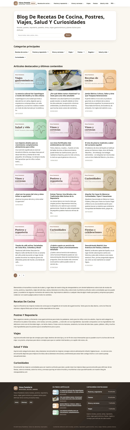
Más (112, 3)
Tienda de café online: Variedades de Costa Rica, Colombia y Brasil (29, 246)
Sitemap (24, 402)
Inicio (33, 3)
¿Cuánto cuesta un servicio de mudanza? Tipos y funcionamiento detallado (64, 247)
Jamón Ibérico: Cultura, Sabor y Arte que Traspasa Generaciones (99, 94)
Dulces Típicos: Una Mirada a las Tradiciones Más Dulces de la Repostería (63, 196)
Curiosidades (20, 57)
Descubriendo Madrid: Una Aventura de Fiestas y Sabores (97, 246)
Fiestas (95, 3)
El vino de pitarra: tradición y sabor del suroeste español (99, 144)
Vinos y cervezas (76, 3)
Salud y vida (104, 3)
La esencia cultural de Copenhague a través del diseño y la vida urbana (29, 94)
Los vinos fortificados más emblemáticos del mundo (60, 144)
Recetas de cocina (44, 3)
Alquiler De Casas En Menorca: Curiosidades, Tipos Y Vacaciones (98, 195)
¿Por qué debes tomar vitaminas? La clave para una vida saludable (65, 94)
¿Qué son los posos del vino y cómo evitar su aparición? (29, 195)
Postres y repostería (60, 3)
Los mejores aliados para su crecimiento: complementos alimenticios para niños (26, 145)
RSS (31, 402)
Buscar (68, 35)
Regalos (91, 52)
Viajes (88, 3)
